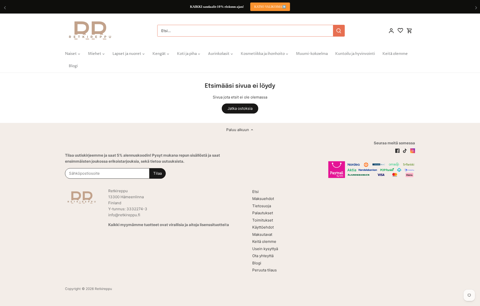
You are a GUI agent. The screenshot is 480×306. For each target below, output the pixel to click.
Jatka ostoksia (240, 108)
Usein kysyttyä (265, 248)
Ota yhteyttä (263, 255)
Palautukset (262, 213)
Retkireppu (103, 289)
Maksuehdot (263, 198)
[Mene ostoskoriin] (409, 31)
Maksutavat (262, 234)
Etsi (255, 191)
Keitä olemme (264, 241)
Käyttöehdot (263, 227)
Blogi (256, 263)
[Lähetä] (338, 30)
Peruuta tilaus (264, 270)
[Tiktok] (405, 150)
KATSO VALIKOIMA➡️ (270, 7)
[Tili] (391, 31)
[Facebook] (397, 150)
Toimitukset (262, 220)
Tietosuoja (261, 205)
